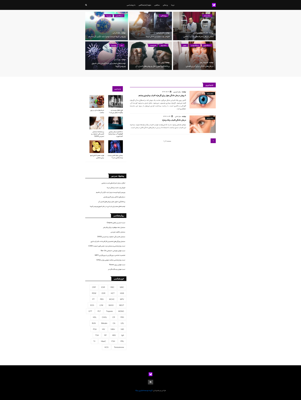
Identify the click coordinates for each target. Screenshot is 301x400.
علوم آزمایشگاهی (145, 5)
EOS (92, 305)
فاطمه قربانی (160, 32)
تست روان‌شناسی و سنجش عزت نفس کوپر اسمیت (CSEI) (106, 245)
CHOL (104, 317)
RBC (112, 287)
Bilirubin (104, 323)
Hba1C (103, 341)
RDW (94, 293)
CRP (94, 287)
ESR (103, 287)
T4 (94, 341)
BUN (94, 323)
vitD (122, 329)
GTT (90, 311)
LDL (122, 323)
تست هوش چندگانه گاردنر (116, 269)
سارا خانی (178, 116)
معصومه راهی (204, 62)
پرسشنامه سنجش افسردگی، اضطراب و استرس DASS (97, 134)
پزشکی (165, 5)
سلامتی (157, 5)
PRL (122, 341)
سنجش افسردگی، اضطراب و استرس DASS (111, 236)
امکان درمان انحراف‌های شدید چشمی (198, 36)
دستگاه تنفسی (195, 45)
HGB (122, 293)
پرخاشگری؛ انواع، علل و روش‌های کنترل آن (152, 66)
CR (113, 317)
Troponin (109, 311)
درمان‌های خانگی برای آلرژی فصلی (199, 66)
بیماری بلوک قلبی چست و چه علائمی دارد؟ (115, 156)
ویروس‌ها (108, 15)
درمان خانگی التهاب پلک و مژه (174, 120)
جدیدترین (117, 88)
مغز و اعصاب (153, 45)
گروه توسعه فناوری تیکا (143, 390)
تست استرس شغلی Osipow (116, 222)
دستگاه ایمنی (119, 15)
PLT (99, 311)
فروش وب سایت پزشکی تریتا (158, 36)
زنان (122, 45)
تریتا (172, 5)
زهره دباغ (117, 59)
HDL (94, 317)
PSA (95, 329)
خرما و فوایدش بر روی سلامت (97, 111)
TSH (97, 335)
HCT (113, 293)
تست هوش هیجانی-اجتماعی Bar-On (113, 250)
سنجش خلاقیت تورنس (118, 231)
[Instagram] (150, 382)
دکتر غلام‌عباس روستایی (200, 32)
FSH (113, 341)
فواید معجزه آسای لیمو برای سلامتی (97, 156)
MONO (121, 311)
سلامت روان (164, 45)
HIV (103, 329)
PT (93, 299)
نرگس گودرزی (159, 62)
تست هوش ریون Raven (117, 264)
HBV (114, 335)
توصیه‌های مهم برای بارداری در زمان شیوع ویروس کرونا (109, 64)
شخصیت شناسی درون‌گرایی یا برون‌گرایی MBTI (110, 255)
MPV (122, 299)
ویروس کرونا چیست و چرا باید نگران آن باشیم (107, 36)
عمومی (184, 45)
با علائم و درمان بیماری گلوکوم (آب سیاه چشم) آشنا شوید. (115, 134)
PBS (102, 299)
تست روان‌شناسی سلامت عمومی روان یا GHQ (110, 259)
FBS (122, 317)
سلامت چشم (207, 15)
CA (114, 323)
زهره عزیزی (177, 91)
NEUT (121, 305)
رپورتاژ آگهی (164, 15)
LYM (101, 305)
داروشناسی (131, 5)
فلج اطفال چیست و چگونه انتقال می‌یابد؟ (116, 111)
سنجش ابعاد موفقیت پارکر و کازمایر (114, 227)
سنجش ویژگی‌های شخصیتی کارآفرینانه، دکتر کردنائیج (108, 241)
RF (105, 335)
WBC (122, 287)
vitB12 (113, 329)
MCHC (112, 299)
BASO (111, 305)
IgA (122, 335)
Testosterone (119, 347)
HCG (107, 347)
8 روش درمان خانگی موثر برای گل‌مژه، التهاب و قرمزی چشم (162, 95)
